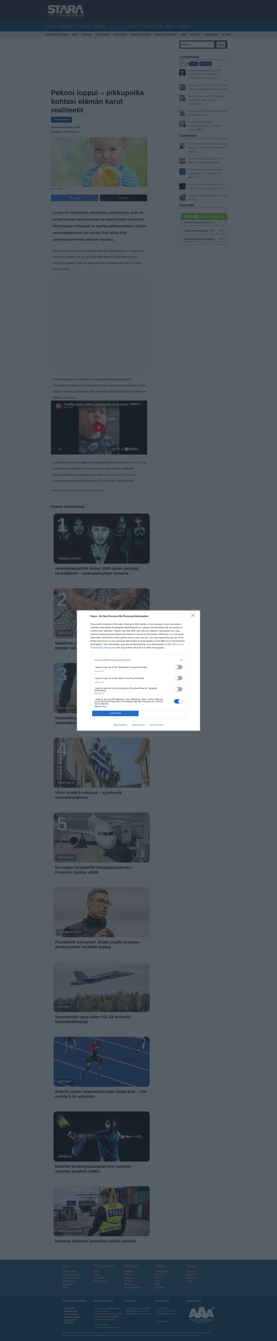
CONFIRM (115, 713)
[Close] (194, 616)
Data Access (138, 725)
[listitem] (138, 660)
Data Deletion (120, 725)
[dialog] (138, 670)
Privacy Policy (157, 725)
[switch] (178, 667)
